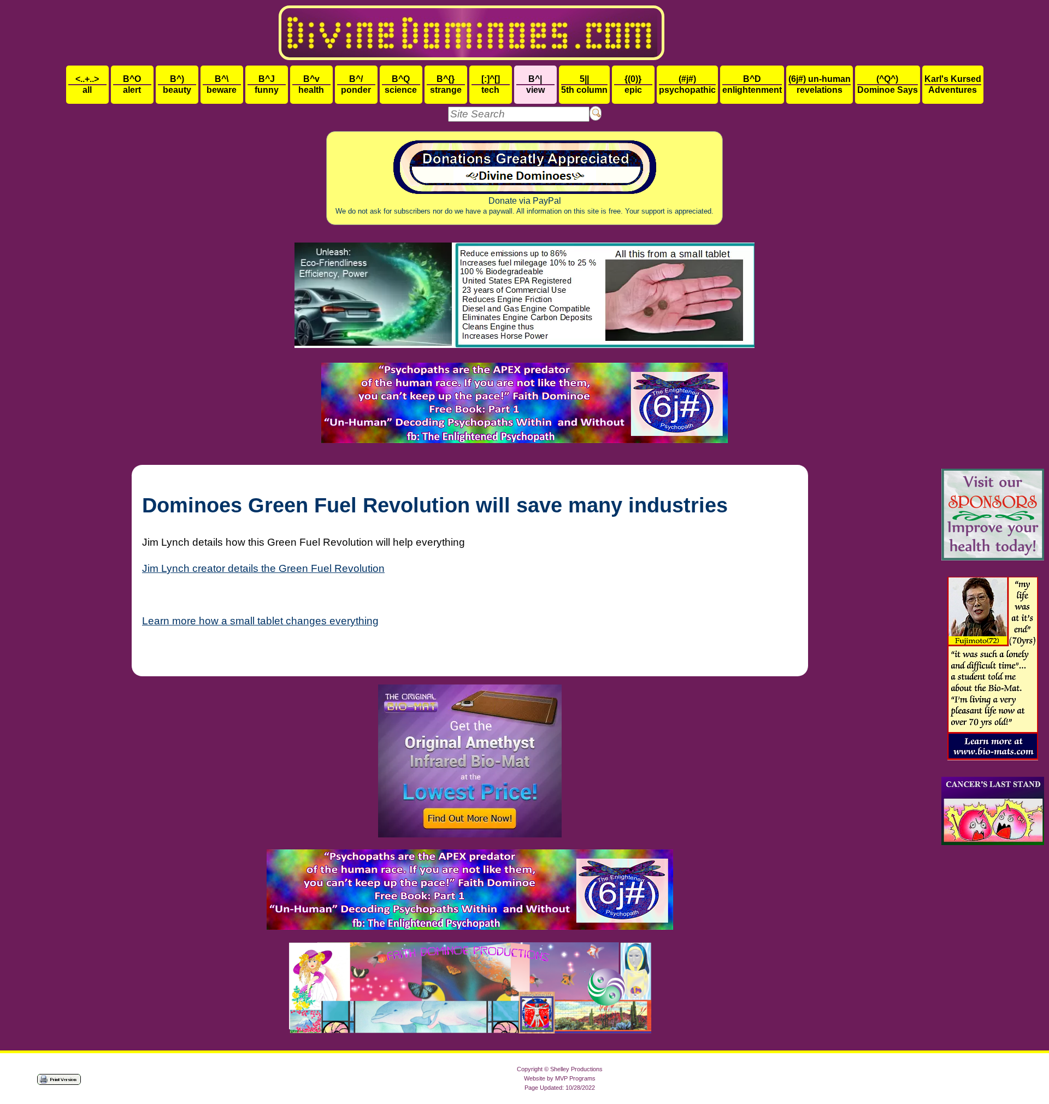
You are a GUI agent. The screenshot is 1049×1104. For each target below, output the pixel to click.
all (87, 84)
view (535, 84)
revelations (819, 84)
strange (446, 84)
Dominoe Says (887, 84)
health (311, 84)
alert (132, 84)
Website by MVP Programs (560, 1078)
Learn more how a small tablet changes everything (260, 621)
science (401, 84)
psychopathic (687, 84)
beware (222, 84)
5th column (584, 84)
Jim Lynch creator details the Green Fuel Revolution (263, 568)
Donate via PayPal (524, 205)
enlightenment (752, 84)
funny (267, 84)
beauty (177, 84)
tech (490, 84)
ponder (356, 84)
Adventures (952, 84)
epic (633, 84)
